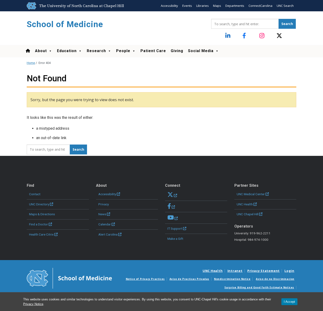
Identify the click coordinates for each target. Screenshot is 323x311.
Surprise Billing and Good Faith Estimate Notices (259, 287)
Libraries (202, 6)
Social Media (201, 51)
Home (31, 63)
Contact (34, 194)
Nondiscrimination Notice (232, 279)
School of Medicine (65, 24)
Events (187, 6)
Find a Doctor (38, 224)
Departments (234, 6)
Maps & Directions (42, 214)
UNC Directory (39, 204)
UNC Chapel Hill (247, 214)
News (102, 214)
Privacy (103, 204)
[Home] (28, 51)
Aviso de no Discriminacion (275, 279)
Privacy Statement (263, 271)
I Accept (289, 301)
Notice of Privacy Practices (145, 279)
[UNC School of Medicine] (69, 278)
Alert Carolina (108, 234)
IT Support (174, 228)
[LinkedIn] (228, 36)
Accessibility (169, 6)
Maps (217, 6)
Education (67, 51)
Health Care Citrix (41, 234)
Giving (177, 51)
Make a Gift (175, 239)
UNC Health (245, 204)
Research (96, 51)
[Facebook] (245, 36)
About (41, 51)
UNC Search (285, 6)
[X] (279, 36)
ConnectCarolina (260, 6)
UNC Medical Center (251, 194)
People (123, 51)
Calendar (104, 224)
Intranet (235, 271)
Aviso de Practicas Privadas (189, 279)
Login (289, 271)
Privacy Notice (33, 304)
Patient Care (153, 51)
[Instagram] (262, 36)
